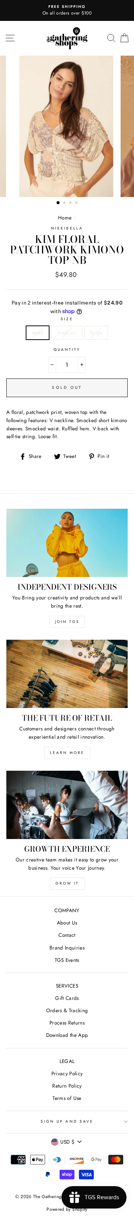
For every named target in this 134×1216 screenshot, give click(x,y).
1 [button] (58, 203)
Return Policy (67, 1085)
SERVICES (67, 985)
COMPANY (66, 910)
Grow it (67, 883)
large (96, 332)
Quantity (67, 349)
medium (66, 332)
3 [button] (71, 203)
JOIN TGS (67, 621)
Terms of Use (66, 1098)
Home (64, 217)
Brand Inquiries (67, 947)
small (38, 332)
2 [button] (65, 203)
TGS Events (67, 960)
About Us (67, 922)
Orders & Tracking (67, 1010)
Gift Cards (67, 998)
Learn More (67, 752)
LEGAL (67, 1061)
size (67, 319)
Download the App (67, 1035)
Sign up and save (67, 1121)
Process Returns (67, 1022)
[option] (67, 10)
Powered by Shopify (67, 1209)
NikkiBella (67, 228)
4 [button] (77, 203)
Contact (66, 935)
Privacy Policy (67, 1073)
